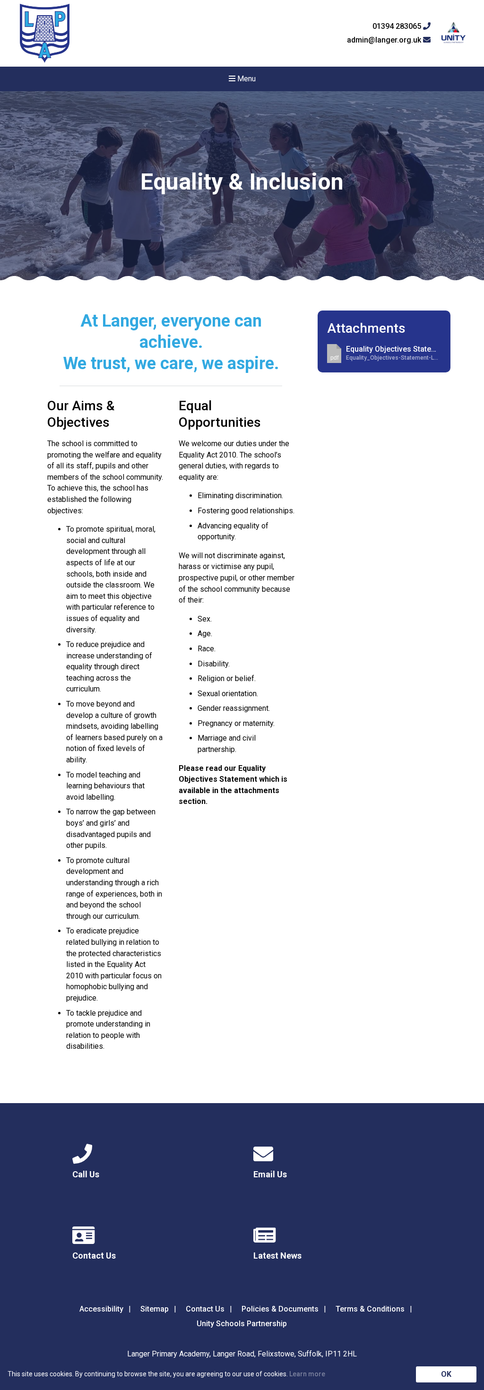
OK (446, 1374)
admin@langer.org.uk (385, 40)
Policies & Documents (280, 1308)
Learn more (307, 1374)
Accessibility (101, 1308)
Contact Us (205, 1308)
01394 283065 (397, 26)
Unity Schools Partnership (242, 1323)
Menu (245, 78)
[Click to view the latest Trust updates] (453, 33)
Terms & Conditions (370, 1308)
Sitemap (154, 1308)
